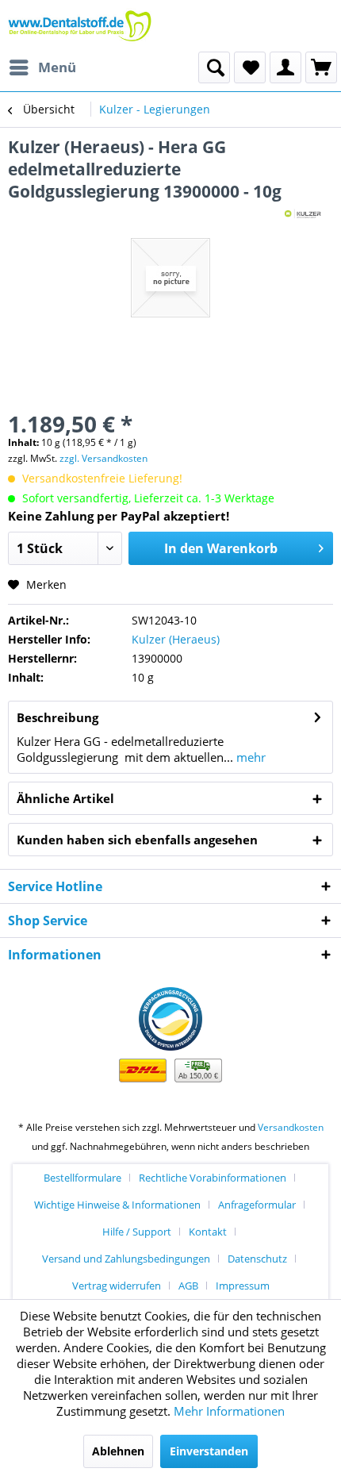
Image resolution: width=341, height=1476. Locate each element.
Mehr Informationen (229, 1411)
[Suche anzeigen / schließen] (214, 67)
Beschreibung (57, 717)
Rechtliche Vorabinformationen (212, 1177)
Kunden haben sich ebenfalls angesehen (137, 840)
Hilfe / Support (136, 1231)
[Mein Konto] (285, 67)
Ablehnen (118, 1451)
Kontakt (208, 1231)
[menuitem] (42, 67)
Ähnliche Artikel (65, 798)
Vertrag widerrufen (116, 1285)
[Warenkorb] (321, 67)
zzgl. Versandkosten (103, 458)
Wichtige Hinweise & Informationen (117, 1204)
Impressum (243, 1285)
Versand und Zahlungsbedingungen (126, 1258)
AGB (188, 1285)
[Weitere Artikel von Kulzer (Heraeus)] (303, 216)
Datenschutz (257, 1258)
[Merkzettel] (250, 67)
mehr (249, 757)
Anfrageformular (257, 1204)
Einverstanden (209, 1451)
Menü (57, 67)
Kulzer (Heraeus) (176, 639)
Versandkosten (291, 1127)
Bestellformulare (82, 1177)
